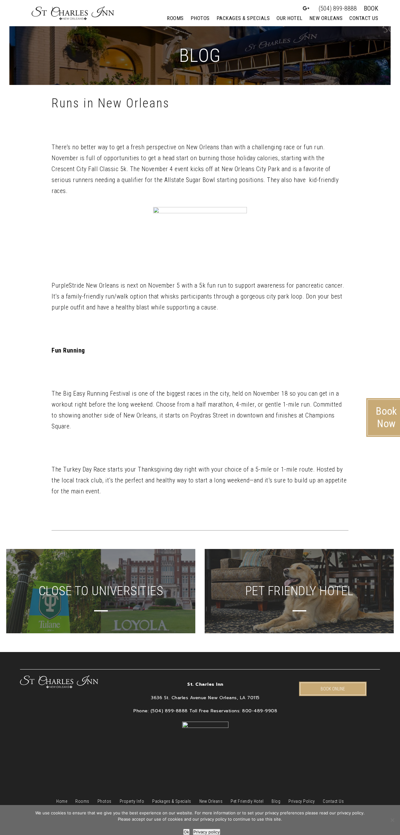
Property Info (132, 801)
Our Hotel (289, 18)
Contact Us (363, 18)
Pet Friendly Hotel (247, 801)
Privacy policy (206, 831)
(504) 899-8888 (338, 8)
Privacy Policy (301, 801)
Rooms (175, 18)
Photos (200, 18)
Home (61, 801)
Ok (186, 831)
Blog (276, 801)
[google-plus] (306, 8)
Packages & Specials (243, 18)
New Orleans (326, 18)
